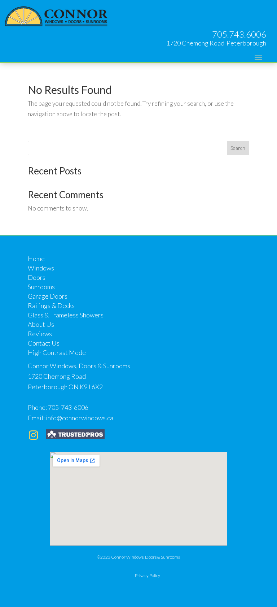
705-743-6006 (68, 407)
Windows (41, 268)
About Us (41, 324)
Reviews (40, 334)
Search (237, 148)
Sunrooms (41, 287)
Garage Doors (47, 296)
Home (36, 259)
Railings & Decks (51, 305)
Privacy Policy (147, 575)
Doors (36, 277)
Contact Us (44, 343)
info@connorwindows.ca (79, 418)
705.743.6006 (239, 34)
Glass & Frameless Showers (66, 315)
